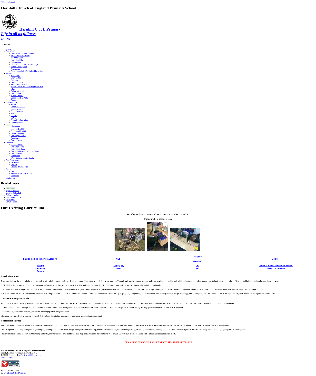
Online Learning (17, 133)
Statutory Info (11, 102)
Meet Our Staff (17, 58)
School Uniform (17, 96)
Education (197, 261)
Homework (15, 156)
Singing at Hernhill (18, 131)
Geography (119, 266)
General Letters (17, 82)
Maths (119, 259)
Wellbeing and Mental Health (22, 158)
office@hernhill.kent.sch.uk (30, 355)
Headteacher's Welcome (20, 56)
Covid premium (17, 122)
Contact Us (10, 178)
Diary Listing (16, 78)
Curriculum (15, 127)
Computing (40, 268)
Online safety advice (19, 91)
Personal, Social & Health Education (276, 266)
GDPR (13, 118)
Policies (14, 116)
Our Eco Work (16, 153)
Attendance (15, 100)
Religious (197, 257)
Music (119, 268)
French (40, 271)
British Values (16, 140)
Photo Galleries (17, 145)
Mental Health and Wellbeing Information (27, 87)
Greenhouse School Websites (14, 373)
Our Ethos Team (17, 147)
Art (197, 268)
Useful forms (16, 93)
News (8, 169)
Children (9, 142)
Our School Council (19, 149)
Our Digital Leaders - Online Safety (25, 151)
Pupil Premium (16, 109)
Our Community (12, 160)
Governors (15, 162)
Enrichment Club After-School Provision (27, 71)
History (40, 266)
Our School (10, 51)
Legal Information (8, 357)
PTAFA (14, 165)
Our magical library (18, 136)
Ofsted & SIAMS (18, 107)
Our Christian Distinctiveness (22, 53)
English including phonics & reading (40, 259)
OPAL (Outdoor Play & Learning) (24, 64)
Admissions (15, 69)
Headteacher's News (19, 84)
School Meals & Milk (19, 98)
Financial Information (19, 120)
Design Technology (276, 268)
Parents (9, 73)
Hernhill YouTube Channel (21, 173)
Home (8, 49)
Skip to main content (9, 2)
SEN (13, 113)
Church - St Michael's (19, 167)
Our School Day (17, 60)
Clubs (13, 89)
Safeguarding (16, 62)
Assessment (15, 138)
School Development (19, 67)
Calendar (14, 80)
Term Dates (15, 76)
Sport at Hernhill (17, 129)
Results (14, 104)
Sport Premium (17, 111)
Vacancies (15, 176)
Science (275, 259)
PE (197, 266)
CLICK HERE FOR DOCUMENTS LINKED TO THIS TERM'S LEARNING (158, 342)
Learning (9, 124)
